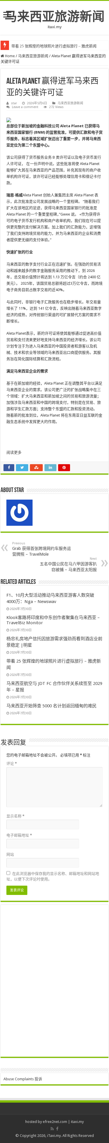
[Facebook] (57, 1128)
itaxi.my (77, 1121)
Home (9, 56)
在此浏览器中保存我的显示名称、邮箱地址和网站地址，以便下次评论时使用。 (52, 876)
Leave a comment (25, 107)
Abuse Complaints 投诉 (22, 1079)
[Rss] (52, 1128)
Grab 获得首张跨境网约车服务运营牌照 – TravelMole (41, 549)
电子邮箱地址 (19, 835)
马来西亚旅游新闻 (55, 17)
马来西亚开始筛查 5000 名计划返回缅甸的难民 (51, 705)
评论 (11, 763)
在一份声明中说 (39, 164)
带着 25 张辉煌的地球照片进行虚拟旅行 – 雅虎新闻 (54, 46)
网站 (10, 854)
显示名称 (15, 816)
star (14, 103)
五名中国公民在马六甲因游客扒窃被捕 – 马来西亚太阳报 (68, 564)
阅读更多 (14, 452)
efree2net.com (55, 1121)
